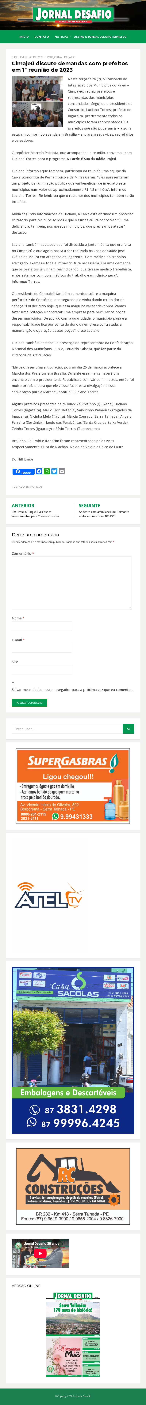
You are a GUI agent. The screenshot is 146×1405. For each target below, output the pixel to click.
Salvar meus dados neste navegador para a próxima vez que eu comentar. (72, 689)
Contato (41, 37)
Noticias (61, 37)
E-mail (18, 640)
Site (15, 661)
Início (24, 37)
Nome (18, 618)
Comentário (23, 553)
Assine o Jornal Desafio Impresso (100, 37)
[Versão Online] (73, 1334)
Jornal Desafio (64, 57)
